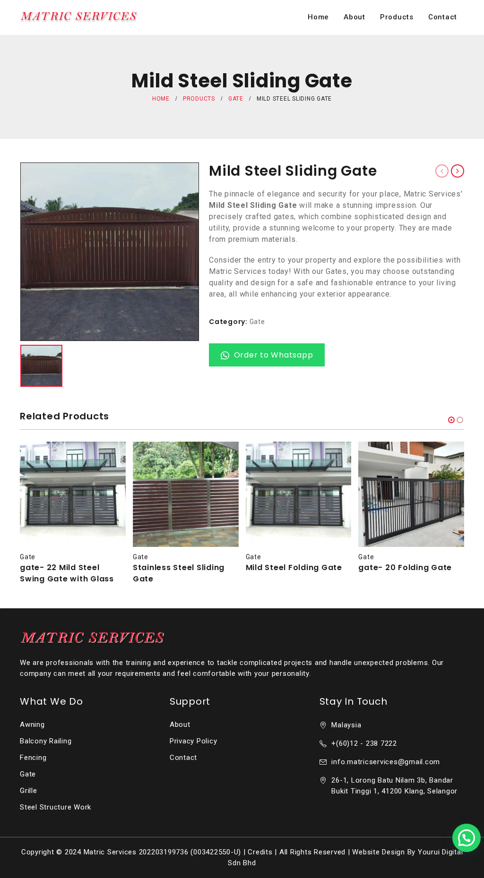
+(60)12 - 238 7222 (364, 743)
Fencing (33, 757)
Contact (442, 17)
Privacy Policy (193, 741)
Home (318, 17)
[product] (73, 494)
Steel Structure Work (55, 807)
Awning (32, 724)
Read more (110, 457)
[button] (451, 420)
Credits (260, 852)
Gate (257, 321)
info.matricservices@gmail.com (385, 762)
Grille (28, 790)
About (354, 17)
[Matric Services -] (79, 17)
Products (397, 17)
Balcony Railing (45, 741)
